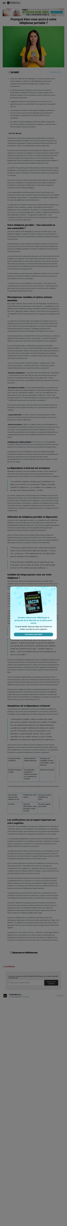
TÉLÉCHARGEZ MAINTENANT (33, 634)
